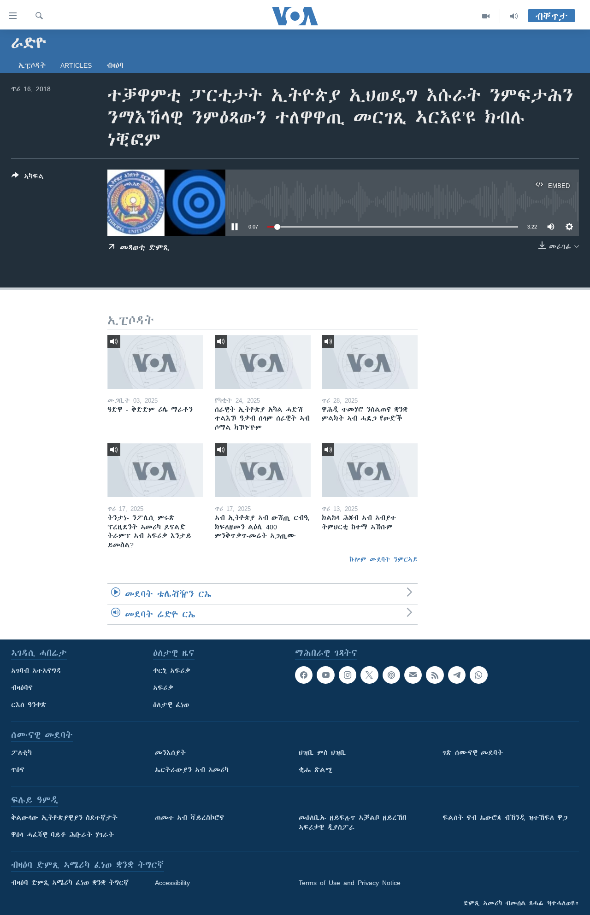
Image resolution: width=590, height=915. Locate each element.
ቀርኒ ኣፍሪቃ (171, 671)
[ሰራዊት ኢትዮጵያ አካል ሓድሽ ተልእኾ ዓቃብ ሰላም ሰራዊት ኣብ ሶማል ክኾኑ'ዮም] (263, 362)
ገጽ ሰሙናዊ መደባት (472, 753)
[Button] (28, 178)
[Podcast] (391, 675)
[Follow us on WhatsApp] (478, 675)
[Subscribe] (413, 675)
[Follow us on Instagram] (347, 675)
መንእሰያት (170, 753)
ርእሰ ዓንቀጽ (29, 705)
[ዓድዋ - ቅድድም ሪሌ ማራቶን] (155, 362)
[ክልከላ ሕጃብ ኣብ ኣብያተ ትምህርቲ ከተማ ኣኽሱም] (370, 470)
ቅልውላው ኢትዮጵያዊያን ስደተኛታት (64, 818)
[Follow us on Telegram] (457, 675)
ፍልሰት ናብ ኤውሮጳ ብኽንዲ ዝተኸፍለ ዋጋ (504, 818)
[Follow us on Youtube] (325, 675)
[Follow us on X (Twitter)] (369, 675)
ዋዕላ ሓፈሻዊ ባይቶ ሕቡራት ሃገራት (62, 835)
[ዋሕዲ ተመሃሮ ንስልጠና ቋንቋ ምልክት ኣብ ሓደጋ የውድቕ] (370, 362)
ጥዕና (17, 770)
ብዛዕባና (22, 688)
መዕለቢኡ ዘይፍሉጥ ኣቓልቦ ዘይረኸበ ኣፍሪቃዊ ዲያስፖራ (353, 823)
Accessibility (172, 883)
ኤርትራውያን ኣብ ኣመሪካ (192, 770)
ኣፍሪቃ (163, 688)
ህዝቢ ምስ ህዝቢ (322, 753)
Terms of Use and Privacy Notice (350, 883)
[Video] (486, 16)
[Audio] (514, 16)
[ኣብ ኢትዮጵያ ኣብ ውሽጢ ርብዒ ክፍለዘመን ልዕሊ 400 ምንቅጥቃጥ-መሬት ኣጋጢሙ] (263, 470)
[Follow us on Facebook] (304, 675)
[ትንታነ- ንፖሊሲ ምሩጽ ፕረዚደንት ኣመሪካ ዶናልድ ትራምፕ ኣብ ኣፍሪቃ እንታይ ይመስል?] (155, 470)
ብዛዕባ (115, 65)
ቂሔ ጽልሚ (315, 770)
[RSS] (434, 675)
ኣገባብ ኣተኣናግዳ (36, 671)
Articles (76, 65)
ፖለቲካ (21, 753)
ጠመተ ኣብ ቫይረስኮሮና (189, 818)
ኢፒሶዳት (32, 65)
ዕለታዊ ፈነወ (171, 705)
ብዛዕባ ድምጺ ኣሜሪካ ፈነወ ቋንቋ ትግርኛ (70, 883)
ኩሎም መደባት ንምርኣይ (383, 559)
